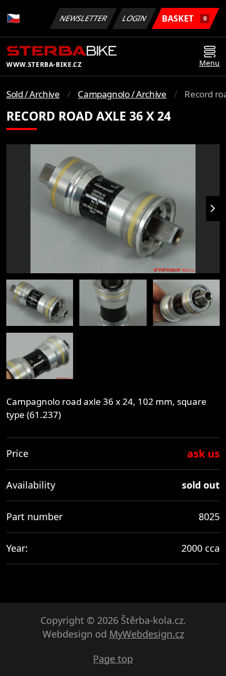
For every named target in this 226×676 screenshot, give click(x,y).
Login (134, 18)
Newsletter (83, 18)
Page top (113, 658)
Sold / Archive (32, 94)
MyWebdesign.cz (146, 634)
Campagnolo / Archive (122, 94)
